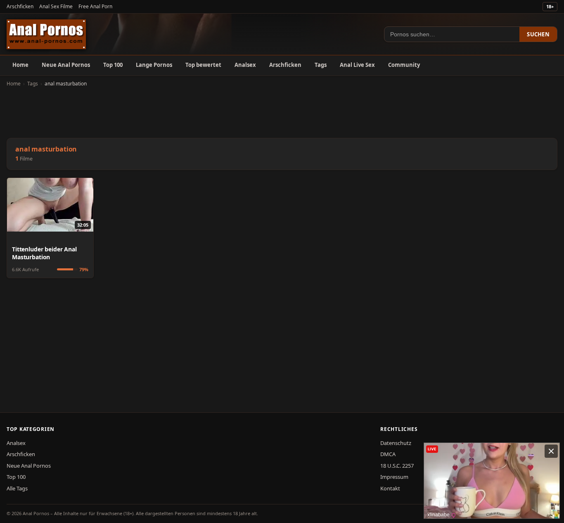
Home (20, 65)
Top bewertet (203, 65)
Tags (321, 65)
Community (404, 65)
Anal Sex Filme (56, 6)
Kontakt (390, 488)
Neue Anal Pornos (66, 65)
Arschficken (20, 6)
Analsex (245, 65)
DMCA (388, 454)
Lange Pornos (154, 65)
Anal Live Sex (357, 65)
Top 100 (113, 65)
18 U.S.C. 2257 (397, 465)
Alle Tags (17, 488)
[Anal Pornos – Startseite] (46, 34)
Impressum (394, 476)
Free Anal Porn (95, 6)
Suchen (538, 34)
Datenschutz (395, 443)
